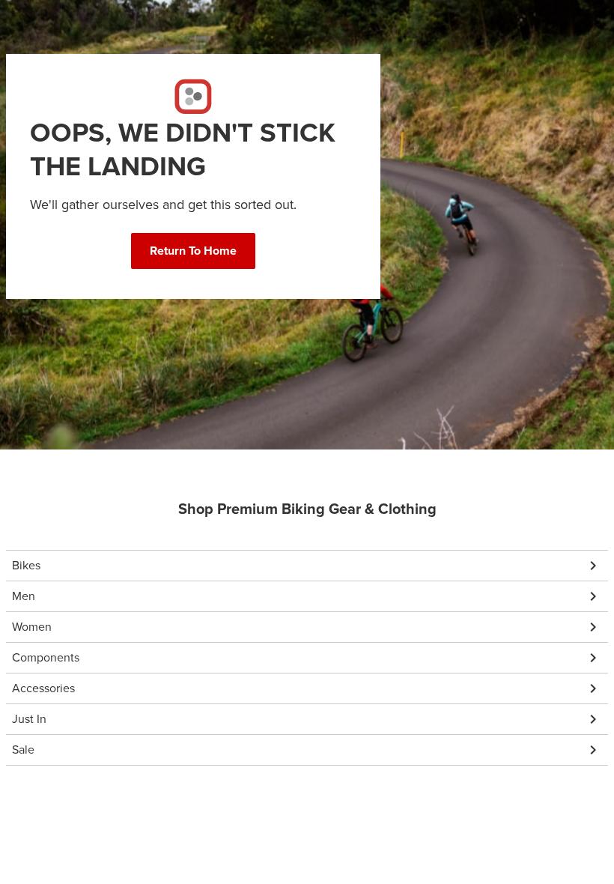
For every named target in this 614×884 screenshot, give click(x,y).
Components (45, 657)
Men (23, 596)
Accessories (43, 688)
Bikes (26, 565)
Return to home (193, 250)
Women (32, 626)
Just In (29, 718)
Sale (23, 749)
